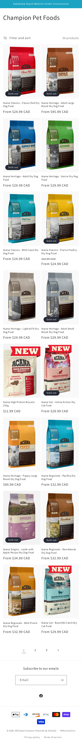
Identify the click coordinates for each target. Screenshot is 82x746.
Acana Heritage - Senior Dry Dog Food (59, 178)
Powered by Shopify (46, 730)
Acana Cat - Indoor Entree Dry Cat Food (58, 403)
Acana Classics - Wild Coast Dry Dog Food (21, 251)
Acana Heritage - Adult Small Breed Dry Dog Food (57, 330)
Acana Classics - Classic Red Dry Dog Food (21, 104)
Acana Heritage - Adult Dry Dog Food (20, 178)
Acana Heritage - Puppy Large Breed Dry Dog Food (20, 477)
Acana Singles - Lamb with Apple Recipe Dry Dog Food (18, 551)
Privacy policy (32, 737)
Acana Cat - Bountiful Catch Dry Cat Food (59, 624)
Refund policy (67, 730)
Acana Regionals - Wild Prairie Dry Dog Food (20, 624)
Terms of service (53, 737)
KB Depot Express (24, 730)
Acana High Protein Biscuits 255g (19, 403)
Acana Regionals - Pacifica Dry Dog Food (58, 477)
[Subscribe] (62, 680)
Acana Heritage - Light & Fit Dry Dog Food (21, 330)
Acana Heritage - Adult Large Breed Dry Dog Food (57, 104)
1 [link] (24, 650)
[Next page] (58, 650)
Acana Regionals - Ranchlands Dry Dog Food (58, 551)
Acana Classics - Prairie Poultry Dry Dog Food (59, 251)
